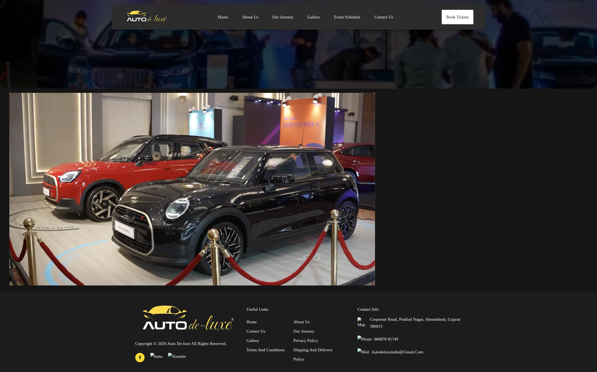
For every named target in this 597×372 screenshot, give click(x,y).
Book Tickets (457, 17)
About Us (250, 17)
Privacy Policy (305, 340)
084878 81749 (386, 339)
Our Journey (282, 17)
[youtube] (177, 356)
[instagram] (156, 356)
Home (223, 17)
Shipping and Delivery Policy (313, 355)
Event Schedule (347, 17)
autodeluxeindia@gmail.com (397, 352)
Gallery (313, 17)
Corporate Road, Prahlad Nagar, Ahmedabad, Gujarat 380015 (415, 323)
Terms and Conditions (265, 350)
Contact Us (383, 17)
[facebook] (140, 358)
